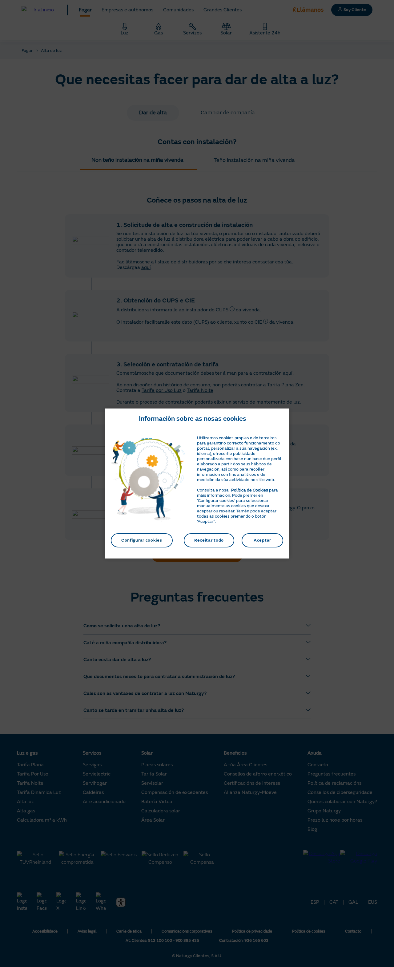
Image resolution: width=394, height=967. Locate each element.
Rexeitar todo (209, 540)
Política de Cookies (249, 490)
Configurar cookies (141, 540)
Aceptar (262, 540)
